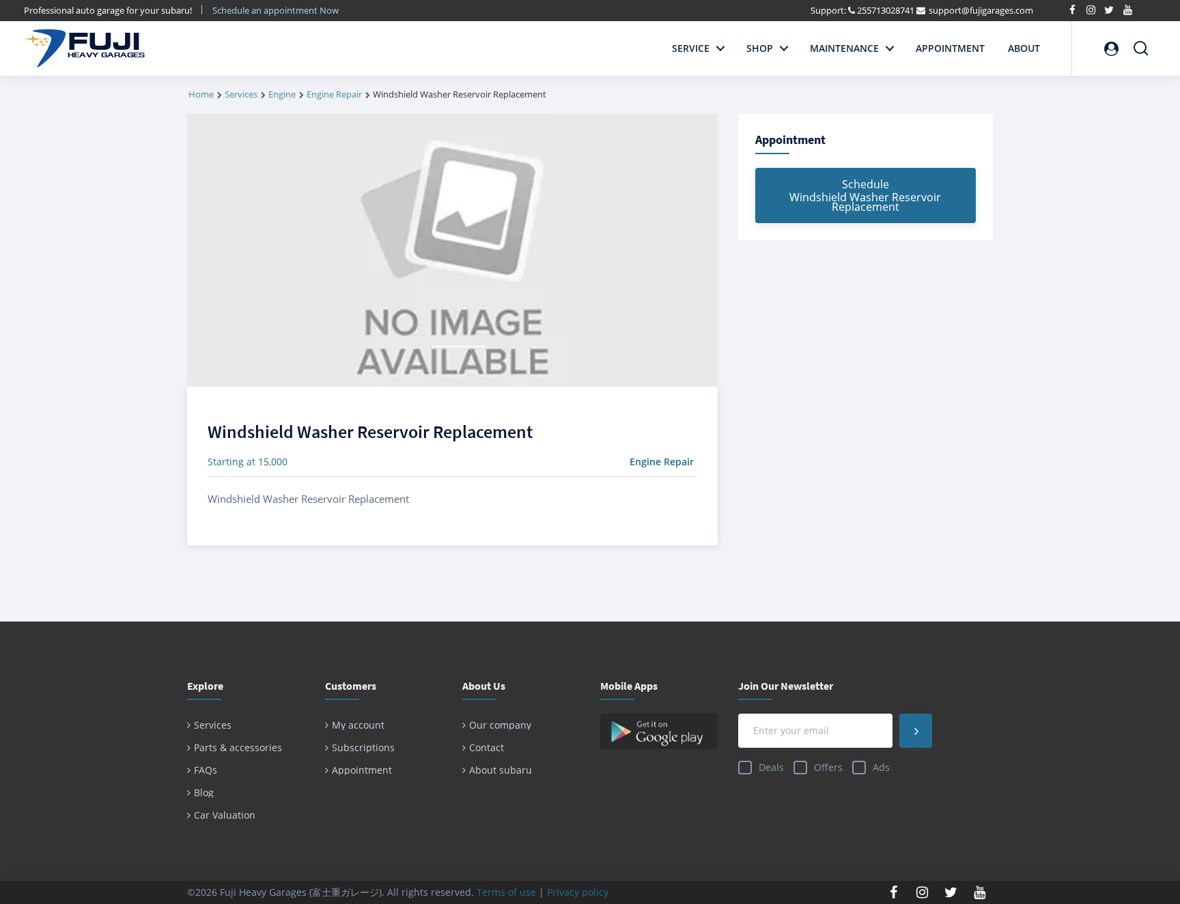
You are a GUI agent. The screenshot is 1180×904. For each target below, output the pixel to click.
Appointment (950, 48)
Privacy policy (577, 892)
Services (241, 94)
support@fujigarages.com (981, 10)
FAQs (205, 769)
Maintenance (844, 48)
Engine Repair (334, 94)
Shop (759, 48)
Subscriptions (363, 747)
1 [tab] (459, 346)
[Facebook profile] (893, 892)
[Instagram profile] (922, 892)
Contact (486, 747)
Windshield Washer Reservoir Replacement (370, 431)
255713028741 (885, 10)
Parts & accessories (238, 747)
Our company (500, 724)
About (1024, 48)
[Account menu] (1111, 48)
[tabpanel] (452, 250)
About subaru (500, 769)
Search (1141, 42)
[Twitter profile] (951, 892)
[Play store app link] (659, 731)
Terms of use (506, 892)
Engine (282, 94)
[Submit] (915, 731)
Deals (771, 767)
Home (201, 94)
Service (691, 48)
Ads (881, 767)
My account (358, 724)
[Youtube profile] (980, 892)
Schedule (865, 195)
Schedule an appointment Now (276, 10)
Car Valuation (224, 814)
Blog (204, 792)
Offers (828, 767)
